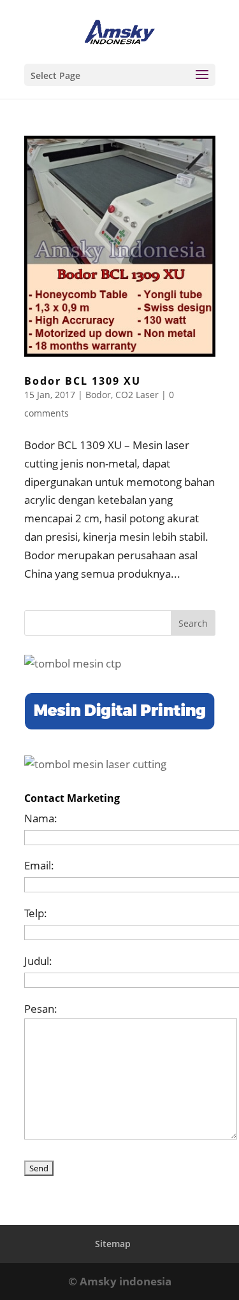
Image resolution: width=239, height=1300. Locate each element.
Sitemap (113, 1244)
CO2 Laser (137, 395)
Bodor (98, 395)
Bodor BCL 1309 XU (82, 381)
